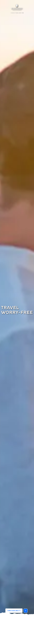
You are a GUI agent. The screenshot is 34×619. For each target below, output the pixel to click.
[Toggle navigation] (25, 610)
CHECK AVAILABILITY (14, 610)
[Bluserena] (17, 7)
